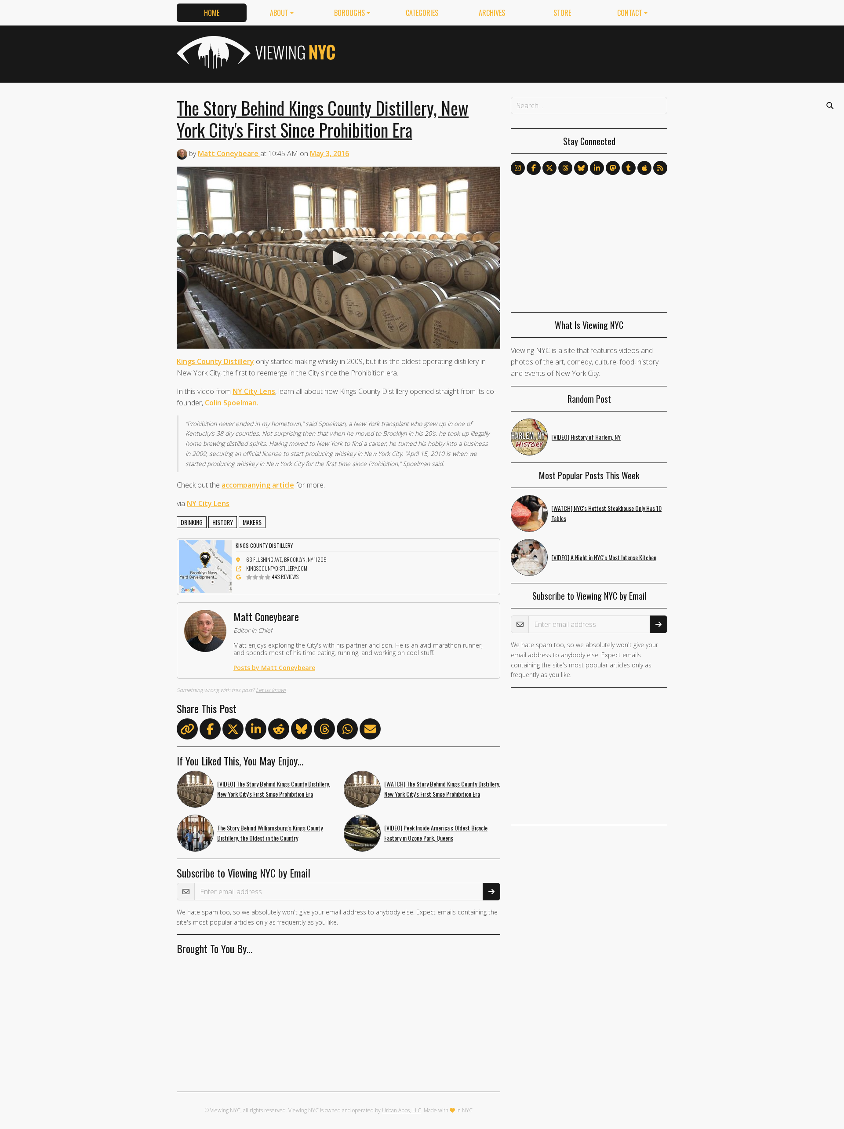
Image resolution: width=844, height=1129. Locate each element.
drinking (192, 522)
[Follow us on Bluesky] (581, 168)
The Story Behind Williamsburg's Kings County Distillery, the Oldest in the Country (270, 832)
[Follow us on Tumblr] (629, 168)
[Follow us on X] (549, 168)
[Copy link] (187, 728)
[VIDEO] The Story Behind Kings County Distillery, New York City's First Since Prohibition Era (273, 788)
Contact (629, 12)
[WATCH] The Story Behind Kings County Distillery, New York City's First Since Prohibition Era (442, 788)
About (279, 12)
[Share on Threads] (324, 731)
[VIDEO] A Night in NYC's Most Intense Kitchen (603, 557)
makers (252, 522)
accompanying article (258, 485)
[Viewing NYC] (255, 52)
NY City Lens (254, 391)
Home (211, 12)
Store (562, 12)
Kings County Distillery (215, 361)
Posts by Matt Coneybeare (274, 667)
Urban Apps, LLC (401, 1110)
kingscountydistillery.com (276, 568)
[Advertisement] (507, 52)
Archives (492, 12)
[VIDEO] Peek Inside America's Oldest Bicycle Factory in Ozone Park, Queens (435, 832)
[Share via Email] (370, 731)
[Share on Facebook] (210, 731)
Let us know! (271, 690)
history (222, 522)
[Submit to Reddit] (278, 731)
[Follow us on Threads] (565, 168)
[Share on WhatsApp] (347, 731)
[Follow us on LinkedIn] (597, 168)
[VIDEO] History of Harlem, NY (586, 436)
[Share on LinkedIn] (255, 731)
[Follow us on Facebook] (534, 168)
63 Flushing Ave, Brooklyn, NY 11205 (286, 559)
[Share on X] (233, 731)
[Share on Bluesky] (301, 731)
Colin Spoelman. (231, 403)
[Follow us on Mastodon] (613, 168)
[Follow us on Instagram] (518, 168)
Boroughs (349, 12)
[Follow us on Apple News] (644, 168)
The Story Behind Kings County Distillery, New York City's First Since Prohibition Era (323, 119)
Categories (422, 12)
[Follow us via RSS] (660, 168)
